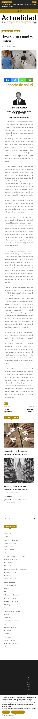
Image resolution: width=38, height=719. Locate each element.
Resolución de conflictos (12, 621)
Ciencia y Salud (8, 546)
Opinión (16, 31)
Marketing (7, 605)
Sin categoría (8, 630)
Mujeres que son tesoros (12, 611)
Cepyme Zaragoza (10, 543)
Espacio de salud (7, 31)
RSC (5, 624)
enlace (34, 708)
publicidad (7, 618)
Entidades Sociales (10, 572)
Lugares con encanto (11, 601)
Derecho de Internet (10, 559)
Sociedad (7, 634)
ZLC (5, 647)
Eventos (6, 588)
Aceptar (6, 712)
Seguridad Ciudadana (10, 627)
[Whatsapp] (22, 80)
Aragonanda (8, 533)
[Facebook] (7, 80)
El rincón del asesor (10, 566)
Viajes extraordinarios (11, 643)
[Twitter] (14, 80)
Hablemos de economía (12, 595)
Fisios (5, 592)
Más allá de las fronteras (12, 608)
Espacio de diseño (10, 579)
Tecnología (7, 637)
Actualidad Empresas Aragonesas (16, 454)
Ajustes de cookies (9, 715)
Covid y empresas (9, 550)
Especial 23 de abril (10, 585)
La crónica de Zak (10, 598)
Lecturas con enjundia (12, 496)
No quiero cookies (18, 712)
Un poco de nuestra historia (15, 486)
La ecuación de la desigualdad (15, 451)
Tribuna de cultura (10, 640)
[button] (33, 2)
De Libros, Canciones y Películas (14, 556)
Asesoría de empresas (11, 540)
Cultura (6, 553)
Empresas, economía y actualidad (15, 569)
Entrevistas (7, 575)
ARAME (6, 537)
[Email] (29, 80)
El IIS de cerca (8, 563)
